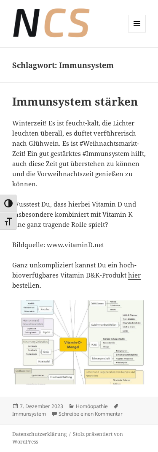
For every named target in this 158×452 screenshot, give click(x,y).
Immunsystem (29, 413)
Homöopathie (92, 406)
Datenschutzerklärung (39, 434)
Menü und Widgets (137, 32)
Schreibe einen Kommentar (91, 413)
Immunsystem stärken (75, 101)
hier (134, 275)
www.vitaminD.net (75, 244)
